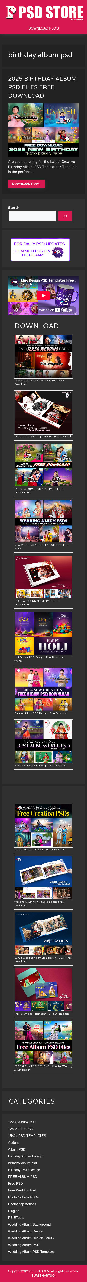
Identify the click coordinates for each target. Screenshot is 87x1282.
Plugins (13, 1211)
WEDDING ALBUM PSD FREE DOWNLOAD (40, 849)
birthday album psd (22, 1163)
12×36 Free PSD (20, 1129)
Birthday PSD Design (24, 1170)
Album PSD (16, 1149)
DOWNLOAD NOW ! (26, 184)
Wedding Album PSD (23, 1245)
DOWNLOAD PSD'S (43, 28)
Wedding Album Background (29, 1224)
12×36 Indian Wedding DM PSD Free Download (42, 436)
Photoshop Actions (22, 1204)
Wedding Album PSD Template (31, 1252)
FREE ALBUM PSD (22, 1177)
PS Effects (16, 1218)
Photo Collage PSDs (23, 1197)
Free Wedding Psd (22, 1190)
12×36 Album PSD (22, 1122)
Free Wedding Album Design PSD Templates (40, 765)
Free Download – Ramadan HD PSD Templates (41, 1013)
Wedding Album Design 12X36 (31, 1238)
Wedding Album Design (25, 1231)
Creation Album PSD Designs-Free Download (41, 713)
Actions (13, 1143)
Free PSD (15, 1183)
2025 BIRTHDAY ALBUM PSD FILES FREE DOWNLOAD (42, 88)
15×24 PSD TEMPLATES (27, 1136)
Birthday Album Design (25, 1156)
